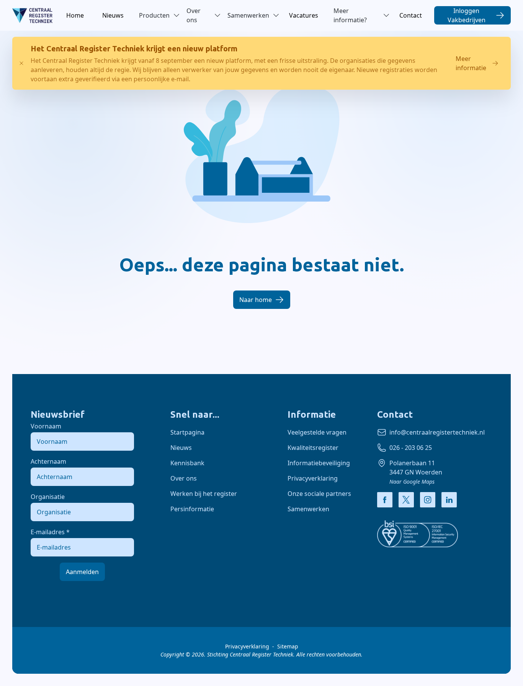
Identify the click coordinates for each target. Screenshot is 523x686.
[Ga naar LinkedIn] (449, 499)
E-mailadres (50, 532)
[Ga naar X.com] (406, 499)
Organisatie (48, 496)
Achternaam (48, 461)
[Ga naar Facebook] (384, 499)
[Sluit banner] (21, 63)
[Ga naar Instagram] (427, 499)
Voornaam (46, 426)
